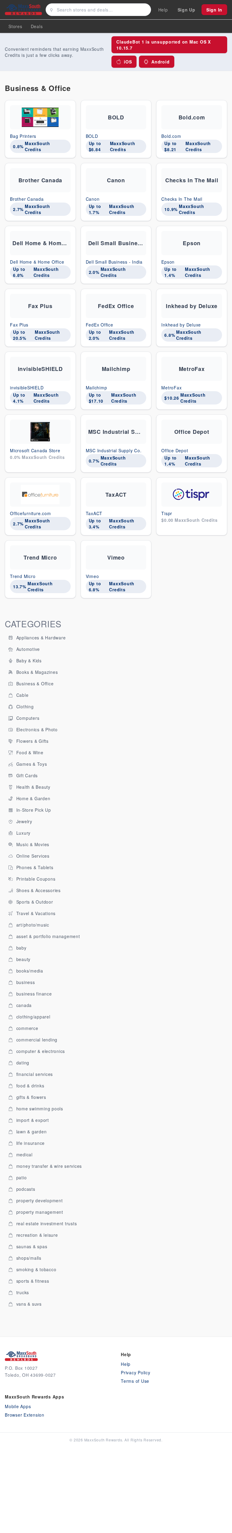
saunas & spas (31, 1246)
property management (39, 1212)
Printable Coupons (35, 879)
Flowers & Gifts (32, 741)
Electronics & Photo (36, 729)
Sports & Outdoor (34, 902)
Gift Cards (26, 775)
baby (21, 948)
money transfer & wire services (48, 1166)
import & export (32, 1120)
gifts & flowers (30, 1097)
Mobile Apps (18, 1406)
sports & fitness (32, 1281)
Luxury (23, 833)
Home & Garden (32, 798)
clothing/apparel (32, 1017)
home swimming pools (39, 1109)
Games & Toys (31, 764)
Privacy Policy (135, 1372)
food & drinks (29, 1086)
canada (23, 1005)
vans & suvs (28, 1304)
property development (39, 1200)
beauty (23, 959)
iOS (128, 62)
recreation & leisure (36, 1235)
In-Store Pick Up (33, 810)
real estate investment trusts (46, 1223)
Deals (37, 26)
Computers (27, 718)
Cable (22, 695)
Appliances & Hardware (40, 638)
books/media (29, 971)
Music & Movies (32, 844)
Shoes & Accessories (38, 890)
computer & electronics (40, 1051)
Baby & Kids (28, 661)
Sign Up (186, 10)
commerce (26, 1028)
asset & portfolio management (47, 936)
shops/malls (28, 1258)
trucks (22, 1292)
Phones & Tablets (34, 867)
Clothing (24, 706)
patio (21, 1177)
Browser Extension (24, 1415)
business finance (33, 994)
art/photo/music (32, 925)
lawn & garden (31, 1132)
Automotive (27, 649)
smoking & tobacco (35, 1269)
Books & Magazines (36, 672)
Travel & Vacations (35, 913)
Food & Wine (29, 752)
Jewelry (23, 821)
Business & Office (34, 683)
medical (24, 1154)
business (25, 982)
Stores (15, 26)
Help (125, 1364)
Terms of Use (135, 1381)
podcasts (25, 1189)
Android (160, 62)
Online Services (32, 856)
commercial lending (36, 1040)
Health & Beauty (32, 787)
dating (22, 1063)
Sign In (214, 10)
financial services (34, 1074)
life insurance (30, 1143)
